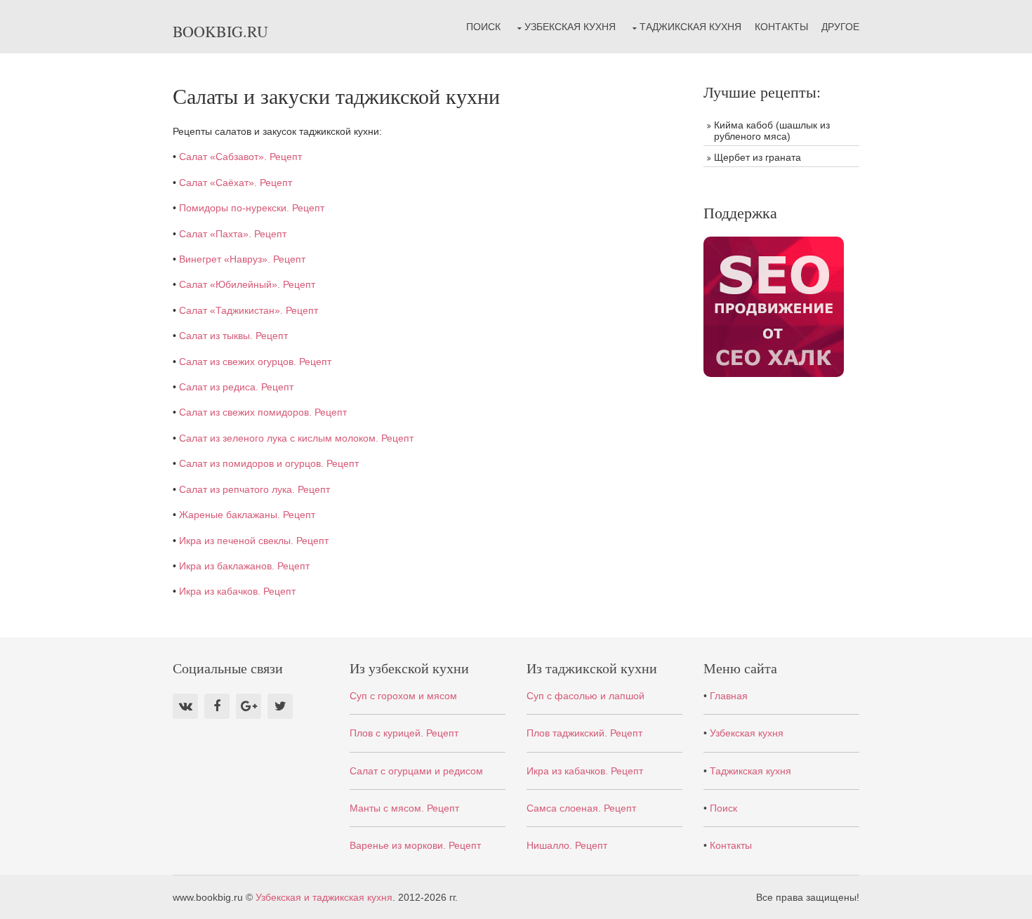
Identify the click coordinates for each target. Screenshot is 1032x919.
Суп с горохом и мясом (403, 695)
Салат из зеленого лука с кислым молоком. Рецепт (296, 438)
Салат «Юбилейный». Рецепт (247, 284)
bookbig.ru (220, 31)
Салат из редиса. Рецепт (236, 386)
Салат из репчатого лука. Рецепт (254, 489)
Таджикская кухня (690, 26)
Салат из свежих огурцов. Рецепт (255, 361)
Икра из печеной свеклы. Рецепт (254, 540)
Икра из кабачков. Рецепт (237, 591)
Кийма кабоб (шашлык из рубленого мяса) (772, 130)
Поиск (483, 26)
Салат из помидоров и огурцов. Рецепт (269, 463)
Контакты (781, 26)
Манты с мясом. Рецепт (404, 808)
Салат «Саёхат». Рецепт (235, 182)
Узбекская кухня (570, 26)
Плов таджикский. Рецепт (584, 733)
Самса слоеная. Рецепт (581, 808)
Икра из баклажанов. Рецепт (244, 565)
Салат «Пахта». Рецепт (232, 233)
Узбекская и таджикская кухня (324, 897)
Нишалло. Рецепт (567, 845)
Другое (840, 26)
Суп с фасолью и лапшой (585, 695)
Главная (729, 695)
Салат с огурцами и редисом (416, 770)
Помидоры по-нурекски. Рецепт (251, 207)
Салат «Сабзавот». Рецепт (240, 156)
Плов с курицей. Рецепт (404, 733)
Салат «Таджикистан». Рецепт (248, 310)
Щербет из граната (757, 157)
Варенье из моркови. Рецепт (415, 845)
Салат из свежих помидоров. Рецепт (263, 412)
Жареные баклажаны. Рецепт (247, 514)
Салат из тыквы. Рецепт (233, 335)
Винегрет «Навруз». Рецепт (242, 259)
